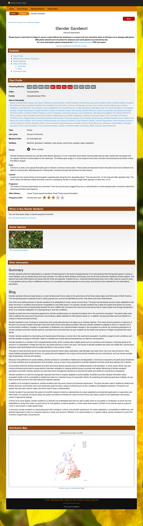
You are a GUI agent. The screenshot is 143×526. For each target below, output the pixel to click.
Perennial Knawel (97, 115)
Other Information (20, 63)
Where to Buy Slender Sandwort (26, 58)
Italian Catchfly (24, 113)
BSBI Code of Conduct (83, 42)
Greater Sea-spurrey (73, 110)
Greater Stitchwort (89, 110)
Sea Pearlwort (25, 120)
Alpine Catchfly (16, 102)
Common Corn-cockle (94, 105)
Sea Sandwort (37, 120)
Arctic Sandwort (100, 102)
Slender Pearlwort (68, 120)
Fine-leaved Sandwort (113, 108)
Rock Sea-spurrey (72, 118)
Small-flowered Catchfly (85, 120)
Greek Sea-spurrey (104, 110)
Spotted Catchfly (38, 123)
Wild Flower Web (18, 2)
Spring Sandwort (52, 123)
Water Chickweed (82, 125)
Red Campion (58, 118)
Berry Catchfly (112, 102)
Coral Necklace (25, 108)
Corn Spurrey (37, 108)
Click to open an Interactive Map (71, 488)
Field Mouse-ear (97, 108)
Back (129, 18)
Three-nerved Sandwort (28, 125)
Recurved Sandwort (44, 118)
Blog (19, 68)
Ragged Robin (29, 118)
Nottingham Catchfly (81, 115)
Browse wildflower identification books (71, 46)
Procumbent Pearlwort (118, 115)
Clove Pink (62, 105)
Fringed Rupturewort (25, 110)
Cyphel (46, 108)
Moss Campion (16, 115)
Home (11, 9)
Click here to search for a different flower (24, 22)
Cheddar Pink (40, 105)
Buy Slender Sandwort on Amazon (22, 218)
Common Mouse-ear (111, 105)
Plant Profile (18, 56)
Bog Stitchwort (16, 105)
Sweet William (117, 123)
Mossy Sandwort (29, 115)
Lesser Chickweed (53, 113)
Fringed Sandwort (41, 110)
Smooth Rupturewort (104, 120)
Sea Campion (124, 118)
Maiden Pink (111, 113)
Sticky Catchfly (82, 123)
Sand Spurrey (97, 118)
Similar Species (19, 61)
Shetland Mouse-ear (52, 120)
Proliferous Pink (16, 118)
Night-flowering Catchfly (62, 115)
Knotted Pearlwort (38, 113)
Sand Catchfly (85, 118)
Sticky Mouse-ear (95, 123)
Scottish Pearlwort (111, 118)
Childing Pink (51, 105)
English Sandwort (83, 108)
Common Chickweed (76, 105)
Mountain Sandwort (45, 115)
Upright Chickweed (66, 125)
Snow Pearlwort (119, 120)
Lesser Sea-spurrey (69, 113)
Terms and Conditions (71, 507)
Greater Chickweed (56, 110)
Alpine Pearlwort (44, 102)
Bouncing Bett (28, 105)
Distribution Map (19, 71)
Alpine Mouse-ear (30, 102)
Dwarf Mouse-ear (68, 108)
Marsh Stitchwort (123, 113)
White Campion (96, 125)
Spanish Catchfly (24, 123)
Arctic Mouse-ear (86, 102)
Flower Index (53, 9)
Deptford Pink (55, 108)
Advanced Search (37, 9)
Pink (107, 115)
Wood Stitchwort (109, 125)
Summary (21, 66)
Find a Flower (22, 9)
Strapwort (107, 123)
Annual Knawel (58, 102)
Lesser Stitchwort (85, 113)
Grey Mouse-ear (119, 110)
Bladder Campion (126, 102)
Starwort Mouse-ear (67, 123)
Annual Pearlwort (72, 102)
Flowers (23, 13)
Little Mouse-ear (99, 113)
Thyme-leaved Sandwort (48, 125)
